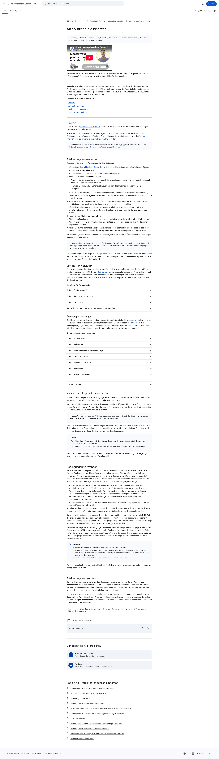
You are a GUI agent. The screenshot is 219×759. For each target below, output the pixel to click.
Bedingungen (103, 272)
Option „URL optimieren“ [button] (77, 356)
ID (123, 145)
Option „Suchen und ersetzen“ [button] (79, 362)
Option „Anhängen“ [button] (75, 344)
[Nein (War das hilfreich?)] (148, 628)
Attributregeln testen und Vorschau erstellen (87, 704)
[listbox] (201, 753)
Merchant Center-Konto (90, 127)
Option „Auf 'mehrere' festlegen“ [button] (81, 296)
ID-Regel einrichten (77, 719)
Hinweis (71, 103)
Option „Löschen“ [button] (74, 384)
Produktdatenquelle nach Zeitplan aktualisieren (88, 694)
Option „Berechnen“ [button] (75, 368)
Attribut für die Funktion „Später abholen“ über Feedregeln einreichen (96, 724)
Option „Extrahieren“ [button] (75, 302)
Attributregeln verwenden (78, 106)
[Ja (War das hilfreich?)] (142, 628)
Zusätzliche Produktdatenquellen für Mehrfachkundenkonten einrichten (97, 734)
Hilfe (5, 11)
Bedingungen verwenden (78, 109)
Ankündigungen (16, 11)
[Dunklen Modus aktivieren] (185, 753)
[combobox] (86, 3)
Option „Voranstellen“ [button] (76, 338)
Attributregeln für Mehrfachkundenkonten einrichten (89, 729)
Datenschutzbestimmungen (31, 754)
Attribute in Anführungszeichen (82, 739)
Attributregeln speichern (78, 112)
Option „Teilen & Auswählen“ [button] (79, 375)
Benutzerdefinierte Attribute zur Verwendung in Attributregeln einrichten (97, 714)
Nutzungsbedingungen (53, 754)
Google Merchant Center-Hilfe (22, 4)
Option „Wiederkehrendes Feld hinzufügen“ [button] (85, 350)
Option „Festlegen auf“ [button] (76, 290)
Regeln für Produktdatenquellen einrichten (107, 21)
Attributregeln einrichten (139, 21)
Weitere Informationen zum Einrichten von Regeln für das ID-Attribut (95, 147)
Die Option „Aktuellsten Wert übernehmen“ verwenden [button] (90, 308)
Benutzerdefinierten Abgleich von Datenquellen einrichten (92, 689)
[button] (4, 3)
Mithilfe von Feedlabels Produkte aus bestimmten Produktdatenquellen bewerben (100, 709)
